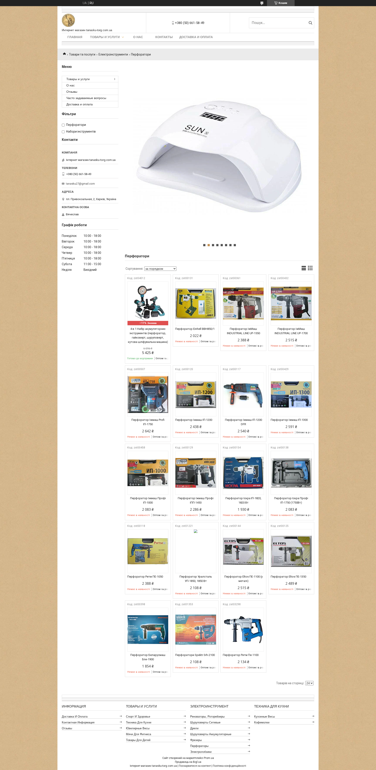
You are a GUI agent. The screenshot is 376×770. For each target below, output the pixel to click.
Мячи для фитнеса (138, 734)
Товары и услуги (105, 37)
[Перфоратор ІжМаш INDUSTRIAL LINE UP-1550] (243, 303)
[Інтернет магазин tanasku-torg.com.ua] (68, 20)
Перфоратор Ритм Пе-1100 (240, 655)
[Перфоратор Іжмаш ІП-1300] (291, 394)
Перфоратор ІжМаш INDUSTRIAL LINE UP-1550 (243, 331)
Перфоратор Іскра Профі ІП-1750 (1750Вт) (291, 500)
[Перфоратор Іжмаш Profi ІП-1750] (147, 394)
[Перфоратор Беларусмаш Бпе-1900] (147, 630)
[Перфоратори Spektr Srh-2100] (195, 630)
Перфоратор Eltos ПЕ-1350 (288, 576)
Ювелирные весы (137, 728)
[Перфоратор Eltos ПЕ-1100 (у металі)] (243, 551)
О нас (138, 37)
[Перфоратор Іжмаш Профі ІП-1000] (147, 473)
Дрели (194, 728)
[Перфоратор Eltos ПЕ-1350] (291, 551)
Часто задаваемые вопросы (86, 98)
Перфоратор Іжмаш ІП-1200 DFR (243, 422)
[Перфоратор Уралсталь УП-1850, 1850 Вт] (195, 551)
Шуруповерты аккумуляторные (210, 734)
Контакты (164, 37)
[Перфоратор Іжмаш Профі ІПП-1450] (195, 473)
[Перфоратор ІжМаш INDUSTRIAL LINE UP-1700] (291, 303)
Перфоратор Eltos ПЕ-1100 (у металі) (243, 579)
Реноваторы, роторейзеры (207, 716)
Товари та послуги (82, 54)
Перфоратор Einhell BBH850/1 (195, 328)
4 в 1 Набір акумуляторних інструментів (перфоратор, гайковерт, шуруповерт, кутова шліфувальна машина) (148, 335)
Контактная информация (78, 722)
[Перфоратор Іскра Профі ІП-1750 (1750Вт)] (291, 473)
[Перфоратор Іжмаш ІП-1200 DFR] (243, 394)
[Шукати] (310, 22)
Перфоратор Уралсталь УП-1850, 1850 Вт (196, 579)
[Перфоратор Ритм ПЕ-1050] (147, 551)
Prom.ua (209, 758)
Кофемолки (261, 722)
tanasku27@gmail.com (80, 183)
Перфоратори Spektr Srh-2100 (195, 655)
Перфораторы (199, 746)
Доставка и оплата (196, 37)
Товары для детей (138, 740)
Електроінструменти (113, 54)
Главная (74, 37)
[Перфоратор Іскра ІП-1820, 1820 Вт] (243, 473)
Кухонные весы (264, 716)
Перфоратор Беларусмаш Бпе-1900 (147, 657)
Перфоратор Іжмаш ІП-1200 (193, 419)
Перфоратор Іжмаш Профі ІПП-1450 (195, 500)
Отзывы (71, 91)
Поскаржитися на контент (195, 765)
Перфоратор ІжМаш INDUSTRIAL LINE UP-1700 (291, 331)
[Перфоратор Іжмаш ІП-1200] (195, 394)
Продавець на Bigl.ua (188, 761)
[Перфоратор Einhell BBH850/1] (195, 303)
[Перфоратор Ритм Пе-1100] (243, 630)
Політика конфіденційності (229, 765)
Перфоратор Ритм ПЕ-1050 (145, 576)
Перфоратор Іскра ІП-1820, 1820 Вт (243, 500)
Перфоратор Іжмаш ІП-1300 (289, 419)
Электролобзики (201, 751)
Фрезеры (196, 740)
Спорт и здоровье (138, 716)
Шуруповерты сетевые (205, 722)
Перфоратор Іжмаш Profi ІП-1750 (147, 422)
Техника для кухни (138, 722)
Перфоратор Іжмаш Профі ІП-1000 (148, 500)
